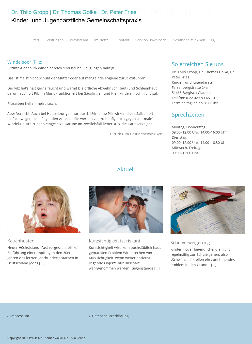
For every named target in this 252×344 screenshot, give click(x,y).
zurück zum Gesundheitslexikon (136, 134)
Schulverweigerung (190, 242)
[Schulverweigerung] (208, 210)
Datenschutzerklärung (110, 316)
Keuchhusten (20, 241)
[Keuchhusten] (44, 209)
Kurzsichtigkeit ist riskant (114, 241)
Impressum (19, 316)
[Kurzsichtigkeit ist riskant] (126, 209)
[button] (213, 40)
